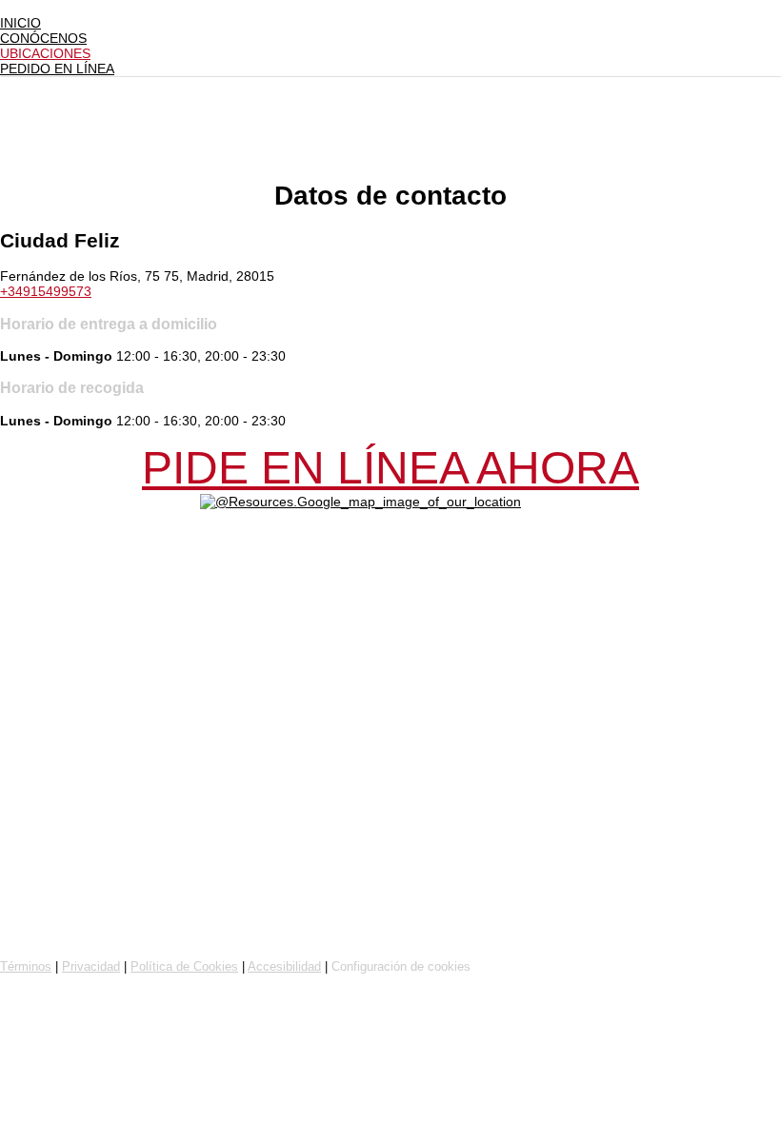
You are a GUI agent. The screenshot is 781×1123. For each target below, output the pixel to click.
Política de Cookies (184, 966)
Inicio (20, 22)
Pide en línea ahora (390, 468)
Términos (25, 966)
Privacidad (91, 966)
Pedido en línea (57, 68)
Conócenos (43, 38)
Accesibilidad (284, 966)
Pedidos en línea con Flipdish (112, 934)
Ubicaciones (45, 53)
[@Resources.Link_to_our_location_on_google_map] (360, 501)
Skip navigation (45, 7)
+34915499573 (45, 291)
